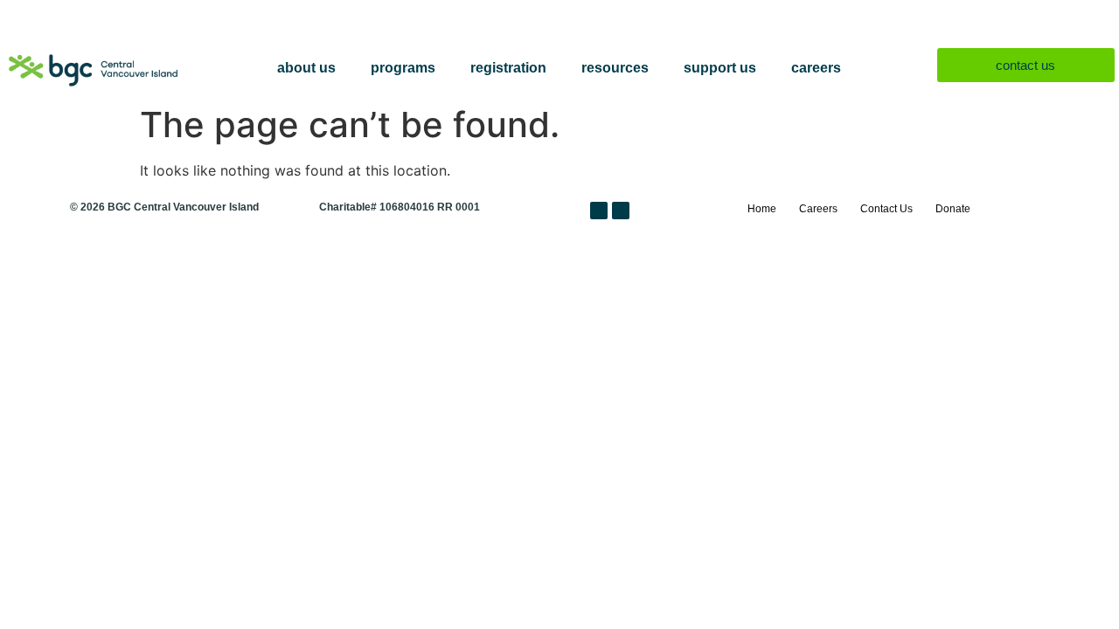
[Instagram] (620, 210)
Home (761, 209)
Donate (952, 209)
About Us (306, 67)
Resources (615, 67)
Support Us (720, 67)
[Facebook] (599, 210)
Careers (816, 67)
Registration (508, 67)
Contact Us (886, 209)
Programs (403, 67)
